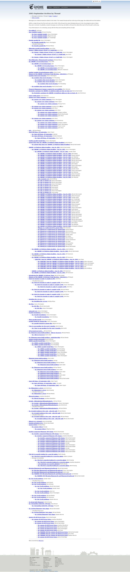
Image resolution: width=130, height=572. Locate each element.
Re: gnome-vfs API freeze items (41, 519)
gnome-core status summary (37, 97)
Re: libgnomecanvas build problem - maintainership (44, 337)
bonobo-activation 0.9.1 (36, 423)
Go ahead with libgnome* (36, 502)
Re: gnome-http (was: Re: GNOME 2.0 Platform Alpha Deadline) (51, 144)
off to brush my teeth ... (36, 331)
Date (50, 16)
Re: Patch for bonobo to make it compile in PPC (46, 282)
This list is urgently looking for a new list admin (43, 454)
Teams (31, 561)
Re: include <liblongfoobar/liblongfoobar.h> (45, 403)
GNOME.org (97, 1)
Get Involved (32, 560)
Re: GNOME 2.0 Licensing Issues (38, 61)
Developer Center (47, 558)
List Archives (64, 7)
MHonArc (41, 540)
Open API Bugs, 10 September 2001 (39, 381)
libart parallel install (35, 319)
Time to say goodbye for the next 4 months (42, 326)
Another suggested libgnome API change (41, 431)
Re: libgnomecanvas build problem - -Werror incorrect (45, 332)
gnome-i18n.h (33, 424)
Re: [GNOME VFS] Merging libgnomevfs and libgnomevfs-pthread (51, 473)
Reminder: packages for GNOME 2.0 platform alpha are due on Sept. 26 (50, 91)
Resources (46, 557)
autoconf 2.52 (33, 311)
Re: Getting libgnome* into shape (39, 508)
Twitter (56, 566)
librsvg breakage (34, 396)
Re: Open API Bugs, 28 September (42, 134)
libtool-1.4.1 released (35, 421)
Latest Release (58, 560)
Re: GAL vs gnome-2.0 (44, 180)
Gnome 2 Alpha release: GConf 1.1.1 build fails (43, 50)
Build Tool (45, 567)
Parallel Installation (35, 312)
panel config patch (34, 95)
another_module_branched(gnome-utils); (41, 72)
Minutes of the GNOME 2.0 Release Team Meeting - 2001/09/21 (48, 74)
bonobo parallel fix (34, 40)
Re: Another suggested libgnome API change (45, 433)
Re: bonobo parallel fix (39, 42)
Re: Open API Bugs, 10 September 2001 (44, 383)
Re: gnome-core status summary (41, 99)
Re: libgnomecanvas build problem (42, 360)
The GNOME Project (34, 557)
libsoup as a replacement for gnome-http (50, 227)
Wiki (44, 561)
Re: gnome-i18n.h (37, 426)
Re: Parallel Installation (39, 314)
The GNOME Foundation (35, 565)
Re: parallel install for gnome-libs (42, 323)
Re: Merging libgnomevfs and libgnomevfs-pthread (47, 470)
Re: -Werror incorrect (38, 334)
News (56, 557)
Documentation (46, 560)
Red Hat (47, 571)
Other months (35, 17)
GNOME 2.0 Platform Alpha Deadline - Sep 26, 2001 (44, 147)
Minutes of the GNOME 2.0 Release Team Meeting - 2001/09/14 (48, 277)
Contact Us (32, 563)
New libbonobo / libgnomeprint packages (41, 60)
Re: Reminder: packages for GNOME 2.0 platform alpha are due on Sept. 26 (54, 93)
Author (55, 16)
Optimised (32, 571)
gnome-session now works (37, 339)
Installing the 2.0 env (35, 299)
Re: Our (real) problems (36, 478)
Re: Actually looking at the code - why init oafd (43, 411)
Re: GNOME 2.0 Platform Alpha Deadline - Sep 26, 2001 (48, 149)
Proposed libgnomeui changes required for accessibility (45, 89)
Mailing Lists (56, 7)
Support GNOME (33, 562)
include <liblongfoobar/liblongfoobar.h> (41, 401)
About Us (32, 558)
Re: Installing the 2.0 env (39, 301)
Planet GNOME (58, 561)
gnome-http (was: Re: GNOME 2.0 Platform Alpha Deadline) (47, 142)
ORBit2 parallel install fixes (37, 341)
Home (50, 7)
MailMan (56, 571)
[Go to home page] (39, 9)
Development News (59, 563)
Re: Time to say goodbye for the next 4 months (46, 328)
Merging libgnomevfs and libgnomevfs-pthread (43, 468)
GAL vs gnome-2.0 (43, 179)
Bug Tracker (46, 565)
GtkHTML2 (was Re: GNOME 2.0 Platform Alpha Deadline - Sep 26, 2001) (56, 259)
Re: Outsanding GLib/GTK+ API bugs (39, 503)
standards (38, 571)
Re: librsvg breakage (38, 398)
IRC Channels (46, 563)
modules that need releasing (37, 75)
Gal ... (30, 130)
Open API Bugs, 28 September (38, 132)
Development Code (47, 566)
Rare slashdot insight (35, 32)
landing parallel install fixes (37, 140)
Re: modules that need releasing (42, 77)
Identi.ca (57, 565)
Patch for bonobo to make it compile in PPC (42, 278)
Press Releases (58, 558)
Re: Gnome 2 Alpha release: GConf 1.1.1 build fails (47, 52)
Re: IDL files (35, 306)
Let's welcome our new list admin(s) (49, 464)
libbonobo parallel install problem (39, 48)
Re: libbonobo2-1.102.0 (36, 388)
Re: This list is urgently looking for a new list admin (47, 456)
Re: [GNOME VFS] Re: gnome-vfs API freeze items (53, 532)
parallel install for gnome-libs (38, 321)
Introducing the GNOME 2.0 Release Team (41, 275)
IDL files (31, 304)
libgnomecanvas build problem (38, 358)
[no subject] (32, 30)
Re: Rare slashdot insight (39, 34)
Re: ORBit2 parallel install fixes (41, 343)
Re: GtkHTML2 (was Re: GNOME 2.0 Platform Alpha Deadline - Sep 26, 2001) (61, 261)
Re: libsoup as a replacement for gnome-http (51, 229)
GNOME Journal (58, 562)
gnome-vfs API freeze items (37, 517)
